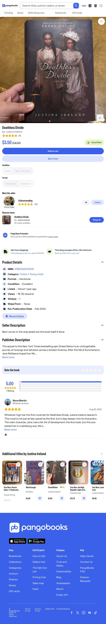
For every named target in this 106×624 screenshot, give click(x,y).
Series (12, 585)
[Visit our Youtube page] (89, 612)
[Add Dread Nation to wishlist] (62, 464)
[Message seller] (86, 202)
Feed (35, 588)
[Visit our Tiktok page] (95, 612)
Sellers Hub (39, 561)
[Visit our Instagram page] (83, 612)
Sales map (38, 583)
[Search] (76, 5)
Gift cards (14, 591)
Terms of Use (27, 610)
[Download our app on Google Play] (36, 541)
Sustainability (63, 571)
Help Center (87, 556)
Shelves (13, 579)
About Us (61, 556)
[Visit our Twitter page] (77, 612)
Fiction (23, 274)
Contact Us (86, 561)
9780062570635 (24, 269)
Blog (58, 577)
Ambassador (63, 583)
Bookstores (60, 12)
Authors (13, 573)
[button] (53, 262)
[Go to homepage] (10, 5)
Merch (60, 588)
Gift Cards (77, 12)
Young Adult (36, 274)
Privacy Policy (38, 610)
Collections (15, 561)
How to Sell (39, 556)
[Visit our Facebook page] (71, 612)
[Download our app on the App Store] (17, 541)
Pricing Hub (39, 577)
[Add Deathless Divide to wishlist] (101, 21)
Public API (62, 594)
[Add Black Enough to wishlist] (40, 464)
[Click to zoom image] (53, 70)
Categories (15, 567)
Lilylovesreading (25, 200)
